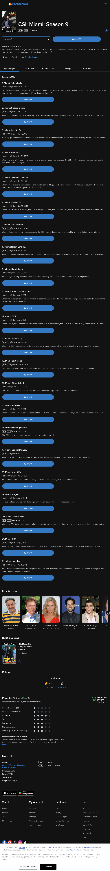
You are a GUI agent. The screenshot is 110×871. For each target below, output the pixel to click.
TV (3, 817)
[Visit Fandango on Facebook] (4, 842)
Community (48, 687)
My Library (33, 808)
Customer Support (90, 817)
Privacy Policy (89, 847)
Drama (12, 765)
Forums (86, 821)
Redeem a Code (35, 825)
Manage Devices (36, 821)
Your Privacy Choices (28, 867)
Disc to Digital (61, 817)
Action (5, 765)
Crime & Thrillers (9, 768)
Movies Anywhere (63, 821)
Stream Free (7, 821)
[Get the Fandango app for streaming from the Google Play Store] (26, 793)
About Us (86, 808)
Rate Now (62, 687)
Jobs (85, 837)
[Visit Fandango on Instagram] (20, 842)
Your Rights (74, 850)
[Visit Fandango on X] (15, 842)
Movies (5, 812)
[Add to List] (106, 30)
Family (58, 812)
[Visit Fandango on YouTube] (9, 842)
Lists (57, 808)
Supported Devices (90, 812)
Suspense (21, 765)
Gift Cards (60, 825)
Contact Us (87, 825)
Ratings (68, 68)
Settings (32, 817)
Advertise (86, 829)
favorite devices (31, 57)
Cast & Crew (29, 68)
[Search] (106, 4)
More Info (87, 68)
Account (32, 812)
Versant (22, 847)
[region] (55, 857)
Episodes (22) (9, 68)
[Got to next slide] (107, 613)
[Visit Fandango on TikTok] (25, 842)
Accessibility (88, 833)
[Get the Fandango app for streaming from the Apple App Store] (9, 793)
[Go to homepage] (18, 4)
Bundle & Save (48, 68)
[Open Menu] (4, 4)
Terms (51, 847)
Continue (48, 867)
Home (4, 808)
